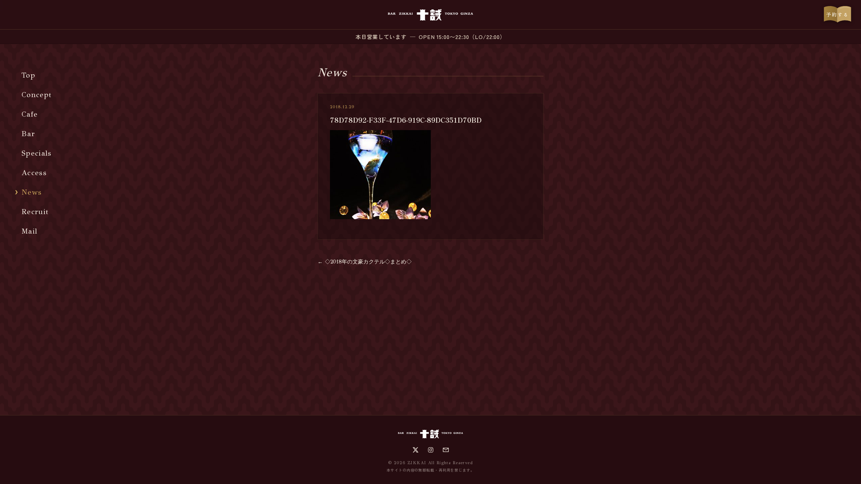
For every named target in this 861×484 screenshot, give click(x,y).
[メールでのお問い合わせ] (446, 450)
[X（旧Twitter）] (415, 450)
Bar (28, 133)
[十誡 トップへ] (430, 15)
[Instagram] (430, 450)
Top (28, 75)
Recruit (35, 211)
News (32, 192)
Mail (29, 231)
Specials (37, 153)
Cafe (30, 114)
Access (34, 172)
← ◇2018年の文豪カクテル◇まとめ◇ (364, 261)
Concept (36, 94)
